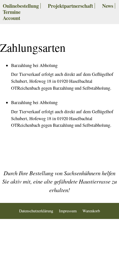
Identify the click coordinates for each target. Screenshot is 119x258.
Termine (11, 12)
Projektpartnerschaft (70, 6)
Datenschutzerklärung (36, 210)
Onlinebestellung (21, 6)
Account (11, 18)
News (107, 6)
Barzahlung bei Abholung (34, 65)
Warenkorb (91, 210)
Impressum (68, 210)
